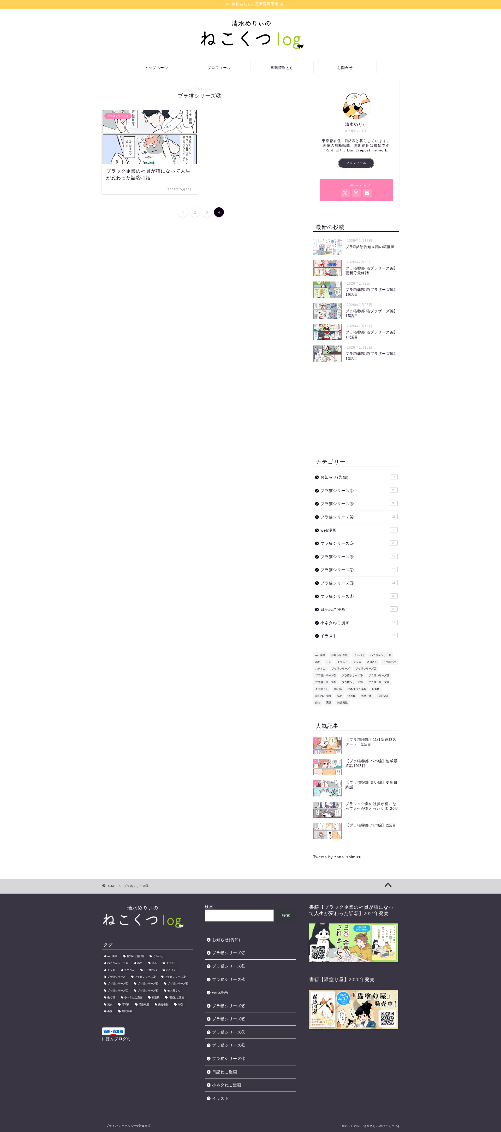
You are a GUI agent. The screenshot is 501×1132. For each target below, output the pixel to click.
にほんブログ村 (116, 1038)
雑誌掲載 (342, 702)
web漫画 (357, 530)
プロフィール (219, 67)
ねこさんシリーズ (380, 655)
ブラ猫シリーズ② (357, 490)
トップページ (156, 67)
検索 (209, 906)
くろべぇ (359, 655)
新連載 (375, 689)
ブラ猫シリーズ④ (357, 517)
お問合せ (345, 67)
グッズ (357, 661)
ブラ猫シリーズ (340, 668)
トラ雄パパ (389, 661)
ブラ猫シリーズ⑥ (357, 556)
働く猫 (338, 689)
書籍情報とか (282, 67)
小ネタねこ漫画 (357, 622)
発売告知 (382, 695)
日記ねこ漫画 (357, 609)
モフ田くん (321, 689)
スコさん (372, 661)
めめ (317, 661)
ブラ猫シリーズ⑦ (357, 569)
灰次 (339, 695)
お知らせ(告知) (357, 477)
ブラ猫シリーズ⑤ (357, 543)
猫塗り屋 (366, 695)
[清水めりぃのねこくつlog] (250, 48)
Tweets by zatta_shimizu (337, 857)
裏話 (328, 702)
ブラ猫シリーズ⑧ (357, 583)
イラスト (357, 636)
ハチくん (320, 668)
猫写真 (351, 695)
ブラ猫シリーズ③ (357, 503)
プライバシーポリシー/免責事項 (128, 1125)
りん (328, 661)
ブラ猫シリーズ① (357, 596)
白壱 (317, 702)
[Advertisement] (356, 410)
